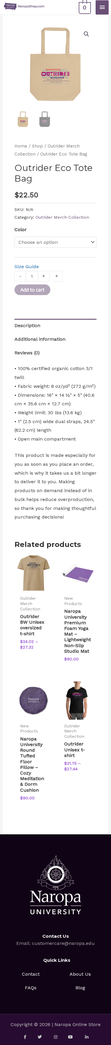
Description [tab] (27, 325)
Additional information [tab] (40, 339)
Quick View (33, 587)
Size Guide (27, 266)
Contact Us (55, 936)
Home (21, 146)
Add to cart (32, 290)
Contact (31, 974)
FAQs (30, 987)
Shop (37, 146)
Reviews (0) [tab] (27, 353)
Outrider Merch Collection (62, 217)
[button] (86, 34)
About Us (80, 974)
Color (21, 229)
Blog (80, 987)
